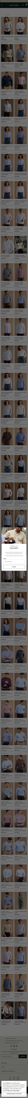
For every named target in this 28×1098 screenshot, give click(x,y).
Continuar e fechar (14, 1093)
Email (4, 558)
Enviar (14, 567)
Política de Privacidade (12, 1090)
